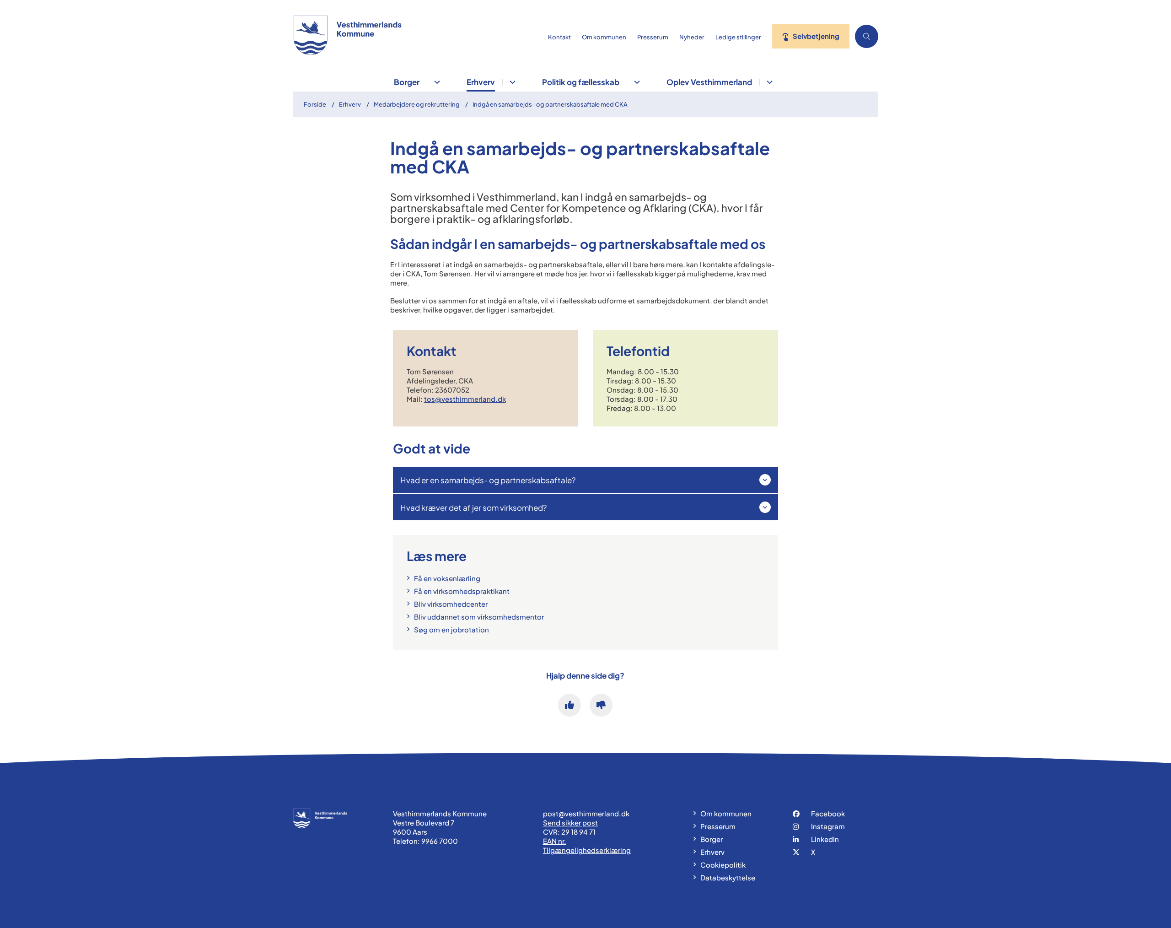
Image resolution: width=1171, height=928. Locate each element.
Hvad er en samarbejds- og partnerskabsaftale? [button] (487, 480)
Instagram (828, 826)
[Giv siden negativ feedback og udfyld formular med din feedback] (601, 705)
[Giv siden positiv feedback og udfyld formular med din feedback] (569, 705)
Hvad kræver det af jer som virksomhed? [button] (473, 507)
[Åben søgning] (866, 36)
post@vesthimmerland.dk (586, 813)
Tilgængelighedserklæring (587, 850)
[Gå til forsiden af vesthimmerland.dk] (418, 36)
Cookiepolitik (723, 864)
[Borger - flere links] (436, 82)
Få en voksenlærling (447, 578)
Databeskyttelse (727, 877)
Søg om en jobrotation (451, 629)
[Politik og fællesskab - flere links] (636, 82)
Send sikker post (570, 822)
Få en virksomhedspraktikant (462, 591)
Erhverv (481, 82)
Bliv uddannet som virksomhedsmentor (479, 616)
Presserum (718, 826)
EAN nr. (554, 840)
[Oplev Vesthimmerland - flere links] (768, 82)
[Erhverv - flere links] (511, 82)
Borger (406, 82)
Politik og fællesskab (580, 82)
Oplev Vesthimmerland (709, 82)
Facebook (828, 813)
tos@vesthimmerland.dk (465, 398)
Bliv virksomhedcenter (451, 603)
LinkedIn (825, 839)
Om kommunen (726, 813)
